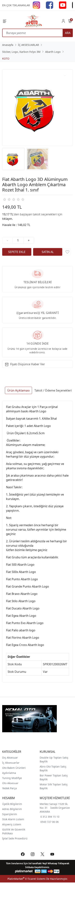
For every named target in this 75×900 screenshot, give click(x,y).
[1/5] (4, 199)
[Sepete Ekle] (16, 252)
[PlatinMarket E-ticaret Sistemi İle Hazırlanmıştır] (24, 871)
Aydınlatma (9, 773)
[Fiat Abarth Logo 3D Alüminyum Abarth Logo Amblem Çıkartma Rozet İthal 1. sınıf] (37, 107)
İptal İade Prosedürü (14, 838)
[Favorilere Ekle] (67, 252)
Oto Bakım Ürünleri (14, 767)
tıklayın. (7, 219)
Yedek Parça (9, 788)
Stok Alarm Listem (13, 819)
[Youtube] (62, 5)
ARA (67, 33)
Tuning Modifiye (12, 778)
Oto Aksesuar (10, 783)
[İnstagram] (36, 5)
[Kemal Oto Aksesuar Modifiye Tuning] (33, 21)
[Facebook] (49, 5)
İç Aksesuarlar (10, 762)
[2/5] (6, 199)
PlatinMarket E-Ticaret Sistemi (26, 878)
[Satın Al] (47, 252)
